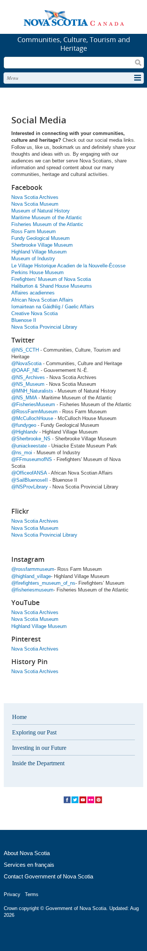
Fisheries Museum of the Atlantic (47, 224)
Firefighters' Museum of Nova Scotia (51, 279)
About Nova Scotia (27, 853)
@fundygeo (23, 425)
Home (19, 717)
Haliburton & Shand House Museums (51, 286)
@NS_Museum (27, 384)
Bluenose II (23, 320)
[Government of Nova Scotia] (73, 19)
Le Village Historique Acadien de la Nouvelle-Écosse (68, 265)
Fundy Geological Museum (40, 238)
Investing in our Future (39, 748)
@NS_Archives (28, 377)
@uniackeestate (29, 446)
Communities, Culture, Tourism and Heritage (73, 44)
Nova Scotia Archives (34, 197)
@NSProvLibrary (29, 487)
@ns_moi (21, 452)
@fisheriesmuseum (32, 590)
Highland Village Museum (39, 252)
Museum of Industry (33, 258)
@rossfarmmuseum (32, 569)
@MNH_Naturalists (32, 391)
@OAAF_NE (25, 370)
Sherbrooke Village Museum (42, 245)
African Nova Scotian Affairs (42, 300)
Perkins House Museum (37, 272)
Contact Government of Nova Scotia (48, 876)
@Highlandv (24, 432)
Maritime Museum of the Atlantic (46, 217)
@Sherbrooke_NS (31, 438)
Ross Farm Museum (33, 231)
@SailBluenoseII (29, 480)
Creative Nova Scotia (34, 313)
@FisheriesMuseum (33, 404)
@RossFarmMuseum (34, 411)
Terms (31, 894)
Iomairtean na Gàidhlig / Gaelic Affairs (52, 306)
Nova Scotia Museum (34, 204)
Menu (12, 77)
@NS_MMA (24, 397)
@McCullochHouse (32, 418)
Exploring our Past (34, 732)
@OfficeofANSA (29, 473)
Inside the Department (38, 763)
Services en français (29, 865)
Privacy (12, 894)
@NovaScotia (26, 363)
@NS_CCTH (25, 350)
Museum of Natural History (40, 211)
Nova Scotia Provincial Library (44, 327)
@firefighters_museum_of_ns (43, 583)
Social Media (83, 799)
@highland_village (31, 576)
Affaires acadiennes (33, 293)
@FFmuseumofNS (32, 459)
